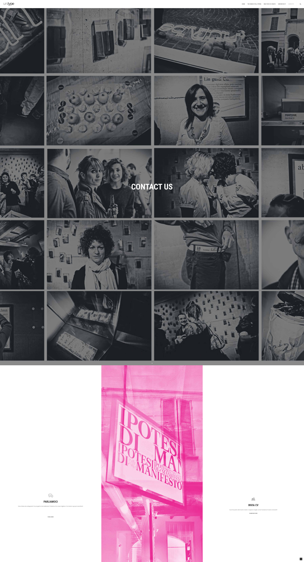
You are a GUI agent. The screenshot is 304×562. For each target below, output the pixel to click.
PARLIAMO (51, 517)
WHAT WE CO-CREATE (270, 4)
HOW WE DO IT (282, 4)
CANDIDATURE (253, 513)
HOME (243, 4)
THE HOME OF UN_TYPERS (254, 4)
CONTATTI (291, 4)
